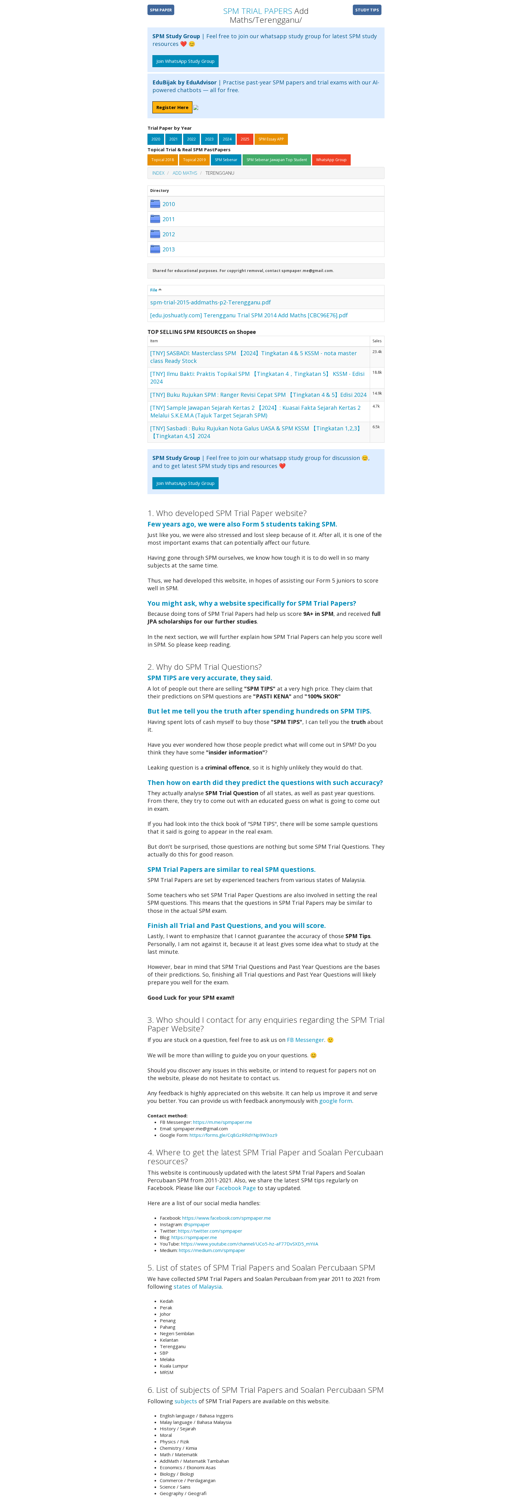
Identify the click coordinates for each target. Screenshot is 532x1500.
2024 (227, 139)
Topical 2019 (194, 159)
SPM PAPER (161, 10)
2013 (169, 249)
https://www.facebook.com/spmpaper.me (226, 1218)
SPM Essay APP (271, 139)
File (154, 290)
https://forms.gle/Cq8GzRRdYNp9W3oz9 (233, 1135)
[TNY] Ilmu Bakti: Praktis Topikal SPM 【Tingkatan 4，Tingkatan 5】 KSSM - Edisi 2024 (257, 377)
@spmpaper (197, 1224)
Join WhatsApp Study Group (185, 61)
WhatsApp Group (331, 159)
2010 (169, 204)
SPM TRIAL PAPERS (257, 10)
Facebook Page (236, 1188)
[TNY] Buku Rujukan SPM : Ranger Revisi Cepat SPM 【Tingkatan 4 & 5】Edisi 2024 (258, 394)
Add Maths (185, 173)
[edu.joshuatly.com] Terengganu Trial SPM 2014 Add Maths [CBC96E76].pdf (249, 315)
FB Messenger (305, 1039)
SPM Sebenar (226, 159)
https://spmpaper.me (194, 1237)
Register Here (172, 107)
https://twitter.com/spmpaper (210, 1231)
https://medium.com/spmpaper (212, 1250)
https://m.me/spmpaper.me (222, 1122)
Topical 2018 (162, 159)
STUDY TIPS (367, 10)
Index (158, 173)
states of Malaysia (198, 1286)
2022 (191, 139)
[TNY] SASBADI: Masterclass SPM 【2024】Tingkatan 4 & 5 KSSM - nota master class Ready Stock (253, 356)
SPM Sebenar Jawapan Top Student (277, 159)
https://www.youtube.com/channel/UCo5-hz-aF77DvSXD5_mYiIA (249, 1244)
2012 (169, 234)
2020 (155, 139)
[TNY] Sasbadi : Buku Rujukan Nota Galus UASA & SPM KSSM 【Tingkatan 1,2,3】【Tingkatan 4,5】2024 (256, 432)
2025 (245, 139)
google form (335, 1100)
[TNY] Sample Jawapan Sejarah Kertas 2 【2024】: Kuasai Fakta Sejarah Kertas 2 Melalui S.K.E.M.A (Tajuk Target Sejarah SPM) (255, 411)
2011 (169, 219)
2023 (209, 139)
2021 (173, 139)
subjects (186, 1401)
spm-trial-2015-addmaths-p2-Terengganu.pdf (210, 302)
